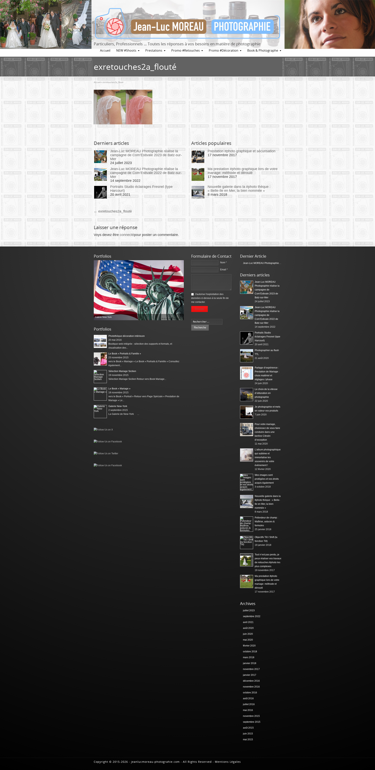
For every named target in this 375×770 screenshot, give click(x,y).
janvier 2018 (249, 663)
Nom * (223, 262)
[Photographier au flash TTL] (246, 355)
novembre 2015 (251, 716)
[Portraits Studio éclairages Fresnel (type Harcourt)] (100, 192)
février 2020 (249, 645)
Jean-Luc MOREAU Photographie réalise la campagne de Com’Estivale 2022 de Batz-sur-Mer (146, 173)
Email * (224, 269)
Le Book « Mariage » (119, 388)
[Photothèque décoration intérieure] (100, 341)
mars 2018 (248, 657)
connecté (127, 235)
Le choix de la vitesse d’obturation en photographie (266, 393)
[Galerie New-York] (100, 411)
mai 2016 (248, 710)
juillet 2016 (249, 704)
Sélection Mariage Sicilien (122, 371)
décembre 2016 (251, 680)
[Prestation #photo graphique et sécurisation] (198, 156)
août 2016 (248, 698)
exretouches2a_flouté (113, 211)
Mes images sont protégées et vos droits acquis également (267, 479)
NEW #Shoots (126, 50)
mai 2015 (248, 739)
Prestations (153, 50)
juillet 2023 (249, 610)
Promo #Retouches (185, 50)
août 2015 (248, 727)
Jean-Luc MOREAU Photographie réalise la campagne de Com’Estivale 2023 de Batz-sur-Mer (146, 155)
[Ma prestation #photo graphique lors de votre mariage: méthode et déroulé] (198, 174)
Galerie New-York (117, 406)
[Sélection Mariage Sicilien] (139, 290)
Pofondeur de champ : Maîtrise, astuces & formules (266, 521)
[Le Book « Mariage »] (100, 394)
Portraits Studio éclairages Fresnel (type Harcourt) (267, 336)
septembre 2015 (251, 722)
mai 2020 (248, 639)
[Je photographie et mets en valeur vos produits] (246, 412)
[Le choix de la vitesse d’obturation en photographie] (246, 394)
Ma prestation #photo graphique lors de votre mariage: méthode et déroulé (243, 171)
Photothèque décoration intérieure (126, 336)
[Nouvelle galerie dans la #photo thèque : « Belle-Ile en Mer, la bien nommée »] (198, 192)
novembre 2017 (251, 669)
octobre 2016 (250, 692)
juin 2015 (248, 733)
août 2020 (248, 628)
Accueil (105, 50)
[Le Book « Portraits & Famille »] (100, 359)
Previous (98, 290)
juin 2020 (248, 634)
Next (180, 290)
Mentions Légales (228, 762)
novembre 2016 (251, 686)
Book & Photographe (262, 50)
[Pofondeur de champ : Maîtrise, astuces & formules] (246, 524)
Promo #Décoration (223, 50)
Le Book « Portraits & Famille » (124, 353)
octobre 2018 (250, 651)
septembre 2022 (251, 616)
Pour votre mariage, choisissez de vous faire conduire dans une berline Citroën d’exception (267, 432)
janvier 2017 (249, 675)
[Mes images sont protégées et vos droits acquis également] (246, 482)
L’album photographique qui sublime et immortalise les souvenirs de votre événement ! (268, 457)
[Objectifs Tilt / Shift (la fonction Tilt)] (246, 542)
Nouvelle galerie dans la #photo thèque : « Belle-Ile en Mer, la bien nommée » (239, 189)
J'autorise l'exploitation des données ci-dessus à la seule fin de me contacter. (210, 298)
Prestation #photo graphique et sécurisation (241, 151)
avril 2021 (248, 622)
